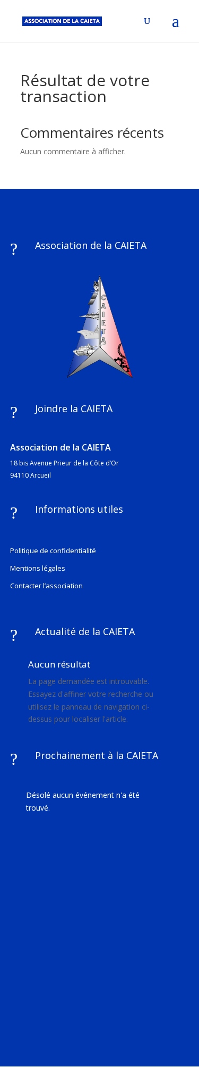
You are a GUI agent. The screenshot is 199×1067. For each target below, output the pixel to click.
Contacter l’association (46, 585)
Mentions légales (37, 568)
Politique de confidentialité (53, 550)
